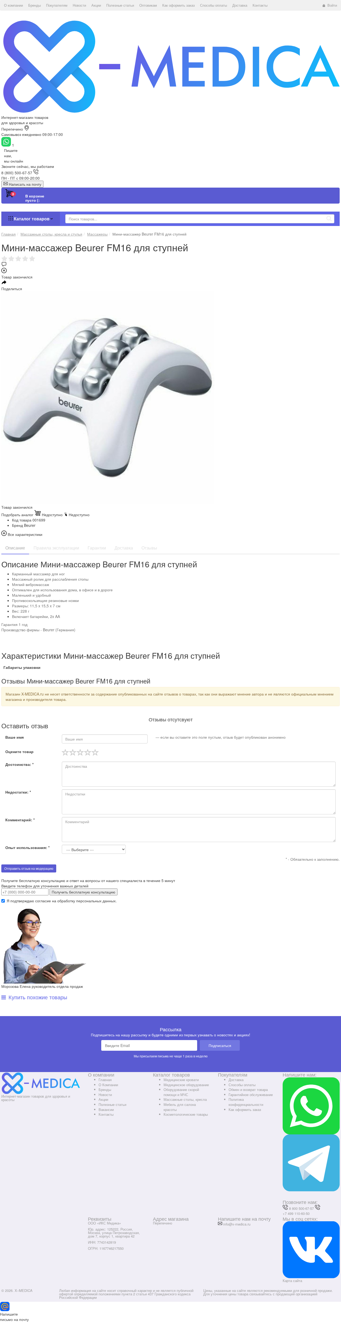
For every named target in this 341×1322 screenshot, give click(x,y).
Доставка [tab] (124, 548)
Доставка (236, 1079)
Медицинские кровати (181, 1079)
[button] (13, 5)
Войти (332, 5)
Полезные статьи (112, 1104)
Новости (105, 1094)
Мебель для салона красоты (180, 1107)
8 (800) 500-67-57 (16, 172)
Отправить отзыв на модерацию (28, 868)
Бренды (105, 1089)
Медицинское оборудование (186, 1084)
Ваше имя (14, 737)
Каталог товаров (32, 219)
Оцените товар (19, 751)
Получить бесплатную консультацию (83, 892)
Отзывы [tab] (149, 548)
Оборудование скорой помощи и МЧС (181, 1092)
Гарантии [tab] (97, 548)
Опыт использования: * (27, 847)
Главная (105, 1079)
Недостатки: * (18, 792)
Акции (103, 1099)
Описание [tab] (15, 548)
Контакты (106, 1114)
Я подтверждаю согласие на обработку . (62, 900)
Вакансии (106, 1109)
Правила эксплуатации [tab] (56, 548)
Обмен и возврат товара (248, 1089)
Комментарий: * (20, 819)
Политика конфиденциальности (246, 1102)
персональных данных (96, 900)
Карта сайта (292, 1280)
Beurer (29, 525)
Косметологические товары (186, 1114)
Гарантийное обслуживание (251, 1094)
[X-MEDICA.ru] (170, 66)
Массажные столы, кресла (185, 1099)
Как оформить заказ (245, 1109)
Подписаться (220, 1045)
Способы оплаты (242, 1084)
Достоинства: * (19, 764)
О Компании (108, 1084)
